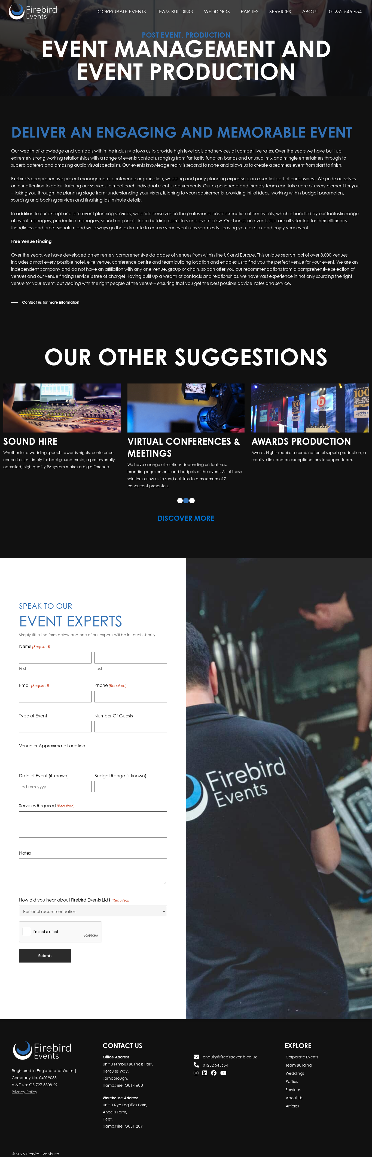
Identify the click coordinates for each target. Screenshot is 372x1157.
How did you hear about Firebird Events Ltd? (74, 912)
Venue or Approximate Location (52, 757)
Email (34, 697)
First (22, 680)
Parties (291, 1081)
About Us (293, 1097)
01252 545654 (215, 1065)
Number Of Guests (113, 727)
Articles (292, 1106)
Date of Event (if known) (44, 787)
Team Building (298, 1065)
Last (98, 680)
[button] (45, 302)
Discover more (186, 530)
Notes (25, 865)
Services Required (47, 817)
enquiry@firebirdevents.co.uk (229, 1057)
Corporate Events (301, 1057)
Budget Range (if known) (120, 787)
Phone (110, 697)
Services (292, 1089)
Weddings (294, 1073)
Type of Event (33, 727)
